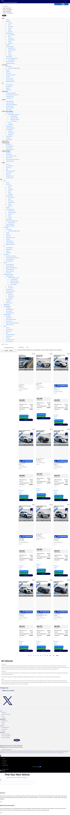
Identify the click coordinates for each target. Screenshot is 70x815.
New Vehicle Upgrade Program (12, 58)
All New (7, 19)
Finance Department (10, 101)
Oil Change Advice (13, 116)
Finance (4, 99)
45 (53, 655)
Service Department (10, 112)
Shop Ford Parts (11, 132)
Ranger (9, 29)
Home (2, 344)
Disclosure (20, 411)
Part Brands (10, 134)
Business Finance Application (11, 104)
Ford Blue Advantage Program (14, 68)
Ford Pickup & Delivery (10, 127)
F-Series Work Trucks (10, 96)
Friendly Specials (6, 142)
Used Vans (8, 76)
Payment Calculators (10, 106)
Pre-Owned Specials (10, 146)
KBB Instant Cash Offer (10, 63)
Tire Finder (8, 137)
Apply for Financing (10, 108)
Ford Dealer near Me (10, 176)
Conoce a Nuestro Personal (11, 155)
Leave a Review (9, 172)
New (3, 18)
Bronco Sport (10, 38)
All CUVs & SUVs (11, 34)
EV (2, 83)
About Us (8, 164)
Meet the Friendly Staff (10, 170)
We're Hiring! (8, 167)
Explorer (9, 41)
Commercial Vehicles (10, 46)
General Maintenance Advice (13, 114)
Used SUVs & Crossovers (10, 74)
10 (50, 655)
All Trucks (10, 23)
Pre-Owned (4, 64)
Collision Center (9, 136)
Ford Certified (8, 66)
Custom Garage (9, 56)
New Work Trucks (11, 48)
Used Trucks (8, 73)
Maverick (10, 28)
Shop (1, 711)
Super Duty (10, 31)
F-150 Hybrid (10, 26)
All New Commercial (12, 49)
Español (2, 0)
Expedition (10, 43)
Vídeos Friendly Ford (10, 161)
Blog (7, 169)
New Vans (10, 51)
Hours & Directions (9, 165)
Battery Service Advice (14, 119)
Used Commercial (9, 78)
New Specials (8, 144)
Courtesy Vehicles (11, 59)
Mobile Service (5, 141)
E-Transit (10, 55)
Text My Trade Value (10, 61)
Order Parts (10, 131)
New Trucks (8, 21)
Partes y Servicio (9, 157)
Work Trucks (5, 91)
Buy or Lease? (8, 109)
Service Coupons (9, 139)
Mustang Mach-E (11, 39)
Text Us (26, 419)
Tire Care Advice (13, 121)
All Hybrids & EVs (9, 84)
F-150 (9, 24)
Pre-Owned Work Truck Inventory (12, 94)
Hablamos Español (6, 151)
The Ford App (10, 124)
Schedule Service (9, 126)
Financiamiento (9, 154)
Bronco (9, 36)
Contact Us (8, 174)
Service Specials (9, 147)
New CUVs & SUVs (9, 33)
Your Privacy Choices (35, 766)
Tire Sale (9, 122)
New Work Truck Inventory (11, 93)
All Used (7, 69)
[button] (33, 179)
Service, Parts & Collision (7, 111)
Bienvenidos (8, 152)
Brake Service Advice (14, 117)
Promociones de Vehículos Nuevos (12, 159)
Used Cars (8, 71)
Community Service (9, 177)
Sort (27, 347)
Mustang (7, 44)
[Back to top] (0, 756)
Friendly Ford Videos (10, 149)
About (3, 162)
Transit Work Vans (9, 98)
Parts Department (9, 129)
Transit (9, 53)
